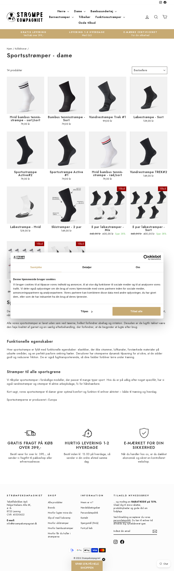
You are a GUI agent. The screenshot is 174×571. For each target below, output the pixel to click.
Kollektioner (21, 48)
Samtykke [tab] (36, 267)
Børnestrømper (60, 17)
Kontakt (84, 517)
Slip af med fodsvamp (59, 517)
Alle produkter (55, 502)
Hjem (9, 48)
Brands (51, 507)
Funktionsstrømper (108, 17)
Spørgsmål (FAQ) (90, 523)
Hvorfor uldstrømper (58, 523)
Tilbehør (84, 17)
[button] (87, 565)
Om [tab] (138, 267)
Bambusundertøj (102, 11)
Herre (62, 11)
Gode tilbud (87, 23)
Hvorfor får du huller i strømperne (59, 535)
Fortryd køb (86, 528)
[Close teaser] (103, 559)
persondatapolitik (122, 520)
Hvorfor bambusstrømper (60, 528)
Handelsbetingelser (90, 507)
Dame (78, 11)
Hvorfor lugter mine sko (60, 512)
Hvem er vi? (87, 502)
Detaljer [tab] (87, 267)
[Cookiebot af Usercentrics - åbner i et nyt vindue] (146, 257)
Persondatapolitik (89, 512)
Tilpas (84, 311)
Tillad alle (136, 311)
